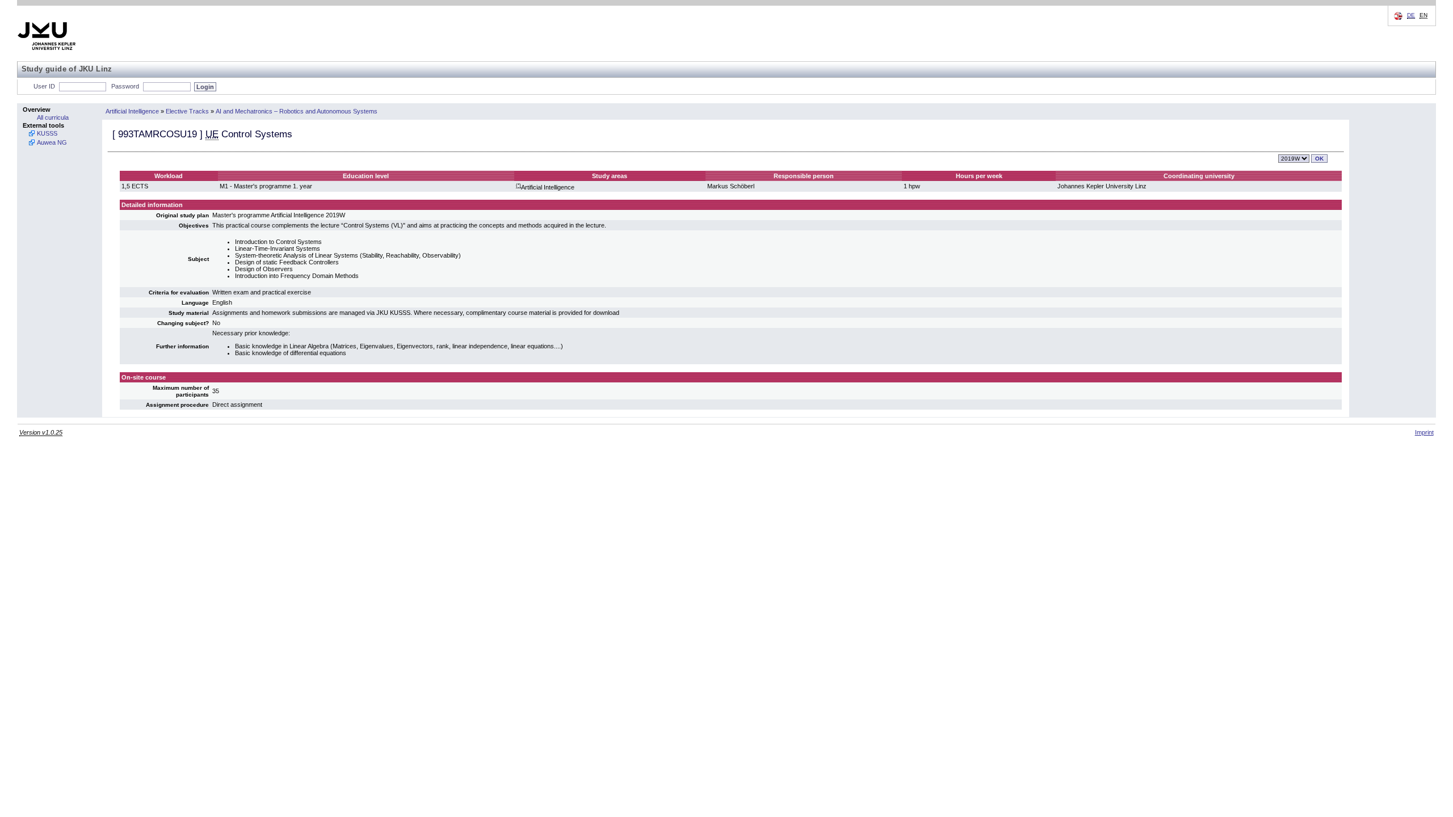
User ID (44, 86)
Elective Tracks (187, 111)
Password (125, 86)
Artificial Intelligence (132, 111)
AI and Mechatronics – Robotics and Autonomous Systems (296, 111)
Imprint (1424, 432)
